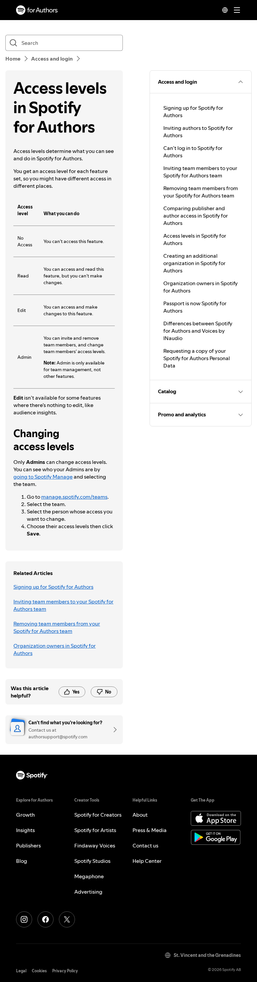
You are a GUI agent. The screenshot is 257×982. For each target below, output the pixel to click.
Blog (21, 861)
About (140, 814)
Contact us (145, 845)
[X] (67, 919)
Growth (25, 814)
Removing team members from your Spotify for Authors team (56, 627)
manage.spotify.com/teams (74, 496)
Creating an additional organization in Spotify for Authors (194, 263)
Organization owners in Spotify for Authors (54, 649)
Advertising (88, 891)
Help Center (147, 861)
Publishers (28, 845)
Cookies (39, 971)
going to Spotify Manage (43, 476)
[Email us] (112, 729)
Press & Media (150, 830)
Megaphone (89, 876)
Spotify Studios (92, 861)
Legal (21, 971)
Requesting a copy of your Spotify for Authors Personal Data (196, 358)
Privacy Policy (65, 971)
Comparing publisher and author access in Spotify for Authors (195, 215)
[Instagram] (24, 919)
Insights (25, 830)
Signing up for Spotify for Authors (53, 586)
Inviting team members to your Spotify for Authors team (63, 605)
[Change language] (225, 10)
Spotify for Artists (95, 830)
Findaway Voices (94, 845)
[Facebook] (45, 919)
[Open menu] (237, 10)
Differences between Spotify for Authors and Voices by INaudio (197, 331)
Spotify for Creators (97, 814)
